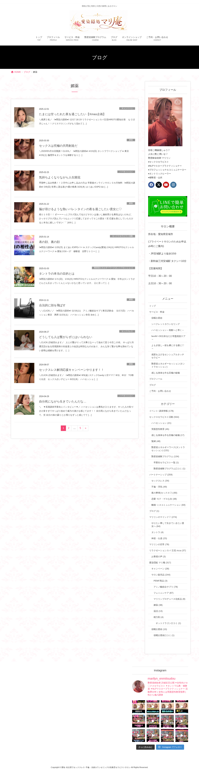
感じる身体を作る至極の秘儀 (165, 373)
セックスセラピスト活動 (122, 236)
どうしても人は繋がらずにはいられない (65, 337)
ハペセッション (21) (161, 423)
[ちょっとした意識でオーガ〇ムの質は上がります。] (138, 721)
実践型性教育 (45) (160, 429)
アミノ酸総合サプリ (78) (166, 587)
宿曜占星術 (156, 318)
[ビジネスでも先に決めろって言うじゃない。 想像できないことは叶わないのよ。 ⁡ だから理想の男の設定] (181, 735)
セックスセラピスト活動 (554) (164, 417)
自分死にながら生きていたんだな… (62, 401)
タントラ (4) (157, 532)
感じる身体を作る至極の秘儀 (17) (167, 435)
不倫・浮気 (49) (159, 486)
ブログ (152, 385)
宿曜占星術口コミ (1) (164, 635)
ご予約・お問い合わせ (160, 391)
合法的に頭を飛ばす (52, 305)
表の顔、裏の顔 (49, 242)
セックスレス (127, 331)
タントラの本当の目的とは (56, 273)
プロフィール (155, 379)
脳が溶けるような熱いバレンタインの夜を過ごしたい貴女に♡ (80, 209)
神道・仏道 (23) (159, 538)
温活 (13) (158, 611)
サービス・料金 (156, 312)
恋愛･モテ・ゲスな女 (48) (164, 499)
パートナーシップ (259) (161, 474)
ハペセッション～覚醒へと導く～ (167, 330)
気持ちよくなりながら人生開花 (59, 177)
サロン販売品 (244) (160, 574)
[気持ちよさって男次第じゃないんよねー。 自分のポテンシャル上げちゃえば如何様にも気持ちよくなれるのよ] (181, 706)
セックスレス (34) (160, 480)
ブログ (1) (154, 511)
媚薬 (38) (158, 605)
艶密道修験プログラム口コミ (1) (169, 468)
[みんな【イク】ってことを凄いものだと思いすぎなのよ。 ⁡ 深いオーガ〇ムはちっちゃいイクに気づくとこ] (181, 721)
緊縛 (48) (155, 441)
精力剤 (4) (159, 617)
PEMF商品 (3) (160, 581)
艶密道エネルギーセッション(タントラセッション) (168, 365)
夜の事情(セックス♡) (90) (164, 493)
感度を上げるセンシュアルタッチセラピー (167, 356)
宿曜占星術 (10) (159, 629)
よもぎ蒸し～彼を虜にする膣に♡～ (167, 347)
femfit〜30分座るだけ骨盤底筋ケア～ (168, 337)
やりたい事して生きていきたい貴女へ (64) (167, 524)
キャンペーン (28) (160, 568)
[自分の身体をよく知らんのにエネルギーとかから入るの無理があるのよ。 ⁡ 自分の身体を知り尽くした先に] (167, 721)
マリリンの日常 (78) (159, 544)
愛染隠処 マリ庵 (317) (160, 562)
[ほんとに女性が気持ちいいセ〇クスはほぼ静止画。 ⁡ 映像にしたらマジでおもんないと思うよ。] (153, 735)
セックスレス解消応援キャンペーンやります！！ (71, 369)
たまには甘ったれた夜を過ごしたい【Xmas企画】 (72, 114)
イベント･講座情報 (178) (161, 411)
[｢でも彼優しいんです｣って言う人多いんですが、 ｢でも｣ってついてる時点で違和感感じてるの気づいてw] (167, 735)
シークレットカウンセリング (165, 324)
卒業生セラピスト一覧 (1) (166, 462)
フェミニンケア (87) (164, 593)
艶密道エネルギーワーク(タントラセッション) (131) (168, 449)
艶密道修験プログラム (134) (165, 456)
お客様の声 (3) (158, 556)
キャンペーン (127, 108)
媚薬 (131, 140)
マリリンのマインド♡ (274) (163, 517)
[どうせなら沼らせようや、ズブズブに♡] (167, 706)
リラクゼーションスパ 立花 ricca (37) (167, 550)
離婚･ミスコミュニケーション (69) (168, 505)
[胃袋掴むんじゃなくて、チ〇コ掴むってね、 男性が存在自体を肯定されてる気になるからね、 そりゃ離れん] (153, 706)
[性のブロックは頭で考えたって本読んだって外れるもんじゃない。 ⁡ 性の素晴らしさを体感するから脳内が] (138, 706)
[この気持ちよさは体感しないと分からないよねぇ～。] (153, 721)
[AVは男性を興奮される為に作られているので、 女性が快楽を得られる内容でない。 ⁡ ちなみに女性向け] (138, 735)
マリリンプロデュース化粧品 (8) (169, 599)
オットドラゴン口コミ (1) (168, 623)
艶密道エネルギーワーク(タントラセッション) (113, 268)
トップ (152, 306)
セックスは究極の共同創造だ (58, 145)
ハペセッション (126, 171)
